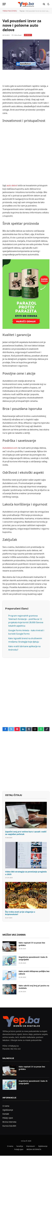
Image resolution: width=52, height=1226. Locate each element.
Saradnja (19, 1146)
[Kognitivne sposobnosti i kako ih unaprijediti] (9, 961)
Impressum (30, 1146)
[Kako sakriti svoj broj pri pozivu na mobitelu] (9, 989)
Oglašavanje (8, 1110)
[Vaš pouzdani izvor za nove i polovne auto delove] (26, 55)
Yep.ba (22, 11)
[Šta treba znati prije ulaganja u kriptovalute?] (26, 895)
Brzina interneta (9, 1122)
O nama (6, 1106)
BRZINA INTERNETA (34, 1149)
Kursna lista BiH (9, 1126)
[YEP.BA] (26, 4)
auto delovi (12, 185)
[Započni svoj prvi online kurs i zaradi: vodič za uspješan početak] (26, 815)
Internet (28, 35)
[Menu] (4, 4)
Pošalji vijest (8, 1118)
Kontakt (6, 1114)
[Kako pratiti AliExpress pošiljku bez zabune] (9, 975)
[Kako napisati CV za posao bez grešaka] (9, 946)
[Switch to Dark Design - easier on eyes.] (48, 4)
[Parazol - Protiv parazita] (26, 294)
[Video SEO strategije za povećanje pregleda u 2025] (26, 855)
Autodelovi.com (10, 448)
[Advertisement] (26, 153)
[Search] (44, 4)
